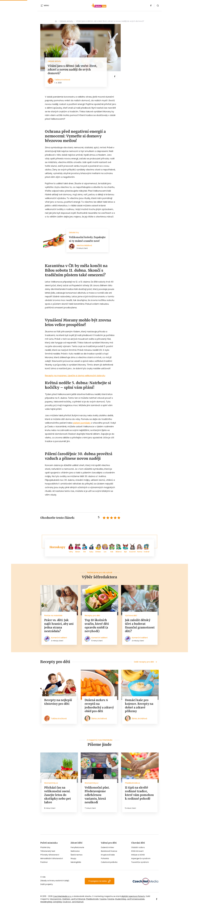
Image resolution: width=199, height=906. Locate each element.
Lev (105, 552)
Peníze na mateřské (53, 615)
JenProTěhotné (78, 899)
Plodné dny (45, 847)
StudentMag (120, 899)
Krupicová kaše (108, 854)
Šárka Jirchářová (99, 718)
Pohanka (105, 858)
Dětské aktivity (66, 21)
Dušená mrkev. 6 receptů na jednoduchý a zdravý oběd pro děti (99, 705)
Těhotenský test (47, 851)
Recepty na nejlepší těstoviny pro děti (58, 702)
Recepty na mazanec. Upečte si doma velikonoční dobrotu (75, 375)
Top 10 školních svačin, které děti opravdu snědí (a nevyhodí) (97, 625)
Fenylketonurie (77, 847)
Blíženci (119, 552)
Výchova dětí (131, 615)
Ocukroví (67, 901)
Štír (84, 552)
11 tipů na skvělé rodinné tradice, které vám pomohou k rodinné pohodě (139, 793)
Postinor (44, 862)
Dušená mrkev (107, 847)
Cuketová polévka (109, 862)
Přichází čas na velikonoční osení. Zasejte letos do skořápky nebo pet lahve (57, 795)
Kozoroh (132, 552)
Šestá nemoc (77, 854)
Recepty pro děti (92, 615)
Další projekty (46, 884)
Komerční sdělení (59, 637)
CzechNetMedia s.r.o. (62, 896)
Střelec (98, 552)
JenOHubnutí (78, 901)
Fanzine (110, 899)
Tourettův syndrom (140, 862)
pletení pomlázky (82, 422)
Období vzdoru (138, 847)
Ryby (91, 552)
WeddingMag (46, 901)
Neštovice (75, 851)
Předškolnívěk (92, 899)
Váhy (71, 552)
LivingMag (57, 901)
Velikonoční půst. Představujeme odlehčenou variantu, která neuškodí (97, 795)
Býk (125, 552)
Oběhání (66, 899)
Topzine (103, 899)
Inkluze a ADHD (138, 854)
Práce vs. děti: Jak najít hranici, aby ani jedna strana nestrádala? (59, 625)
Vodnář (146, 552)
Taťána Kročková (62, 79)
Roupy (73, 858)
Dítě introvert (137, 851)
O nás (42, 877)
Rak (111, 552)
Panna (139, 552)
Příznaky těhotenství (49, 854)
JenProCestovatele (136, 899)
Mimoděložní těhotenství (51, 858)
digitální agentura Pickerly (133, 896)
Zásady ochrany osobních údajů (54, 880)
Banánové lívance (109, 851)
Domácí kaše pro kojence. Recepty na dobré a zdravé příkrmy (139, 705)
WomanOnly (55, 899)
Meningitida (76, 862)
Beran (77, 552)
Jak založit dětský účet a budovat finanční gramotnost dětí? (140, 625)
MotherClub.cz (56, 21)
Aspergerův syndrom (140, 858)
